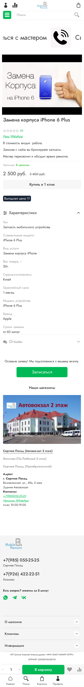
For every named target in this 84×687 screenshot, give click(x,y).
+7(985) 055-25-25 (21, 560)
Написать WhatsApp (16, 500)
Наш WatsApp (13, 136)
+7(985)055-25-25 (14, 496)
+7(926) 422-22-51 (21, 574)
